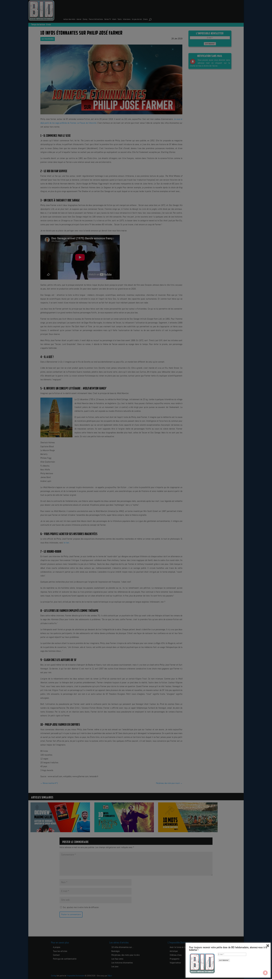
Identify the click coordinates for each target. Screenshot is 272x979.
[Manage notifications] (265, 972)
